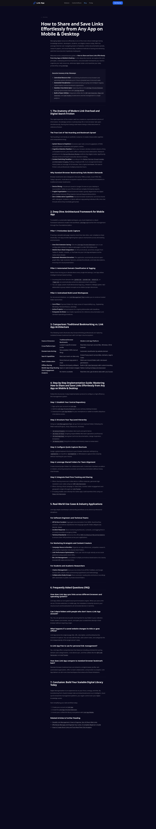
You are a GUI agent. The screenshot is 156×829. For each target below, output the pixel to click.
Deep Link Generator (99, 368)
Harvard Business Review (71, 154)
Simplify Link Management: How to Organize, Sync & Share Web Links (74, 722)
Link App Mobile (79, 90)
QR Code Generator (91, 93)
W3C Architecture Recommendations (93, 535)
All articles (45, 17)
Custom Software (76, 3)
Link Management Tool (76, 297)
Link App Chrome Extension (94, 88)
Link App (65, 66)
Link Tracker (67, 95)
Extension (66, 3)
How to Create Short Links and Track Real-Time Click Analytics (72, 727)
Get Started (117, 3)
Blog (85, 3)
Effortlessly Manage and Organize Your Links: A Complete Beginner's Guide (76, 725)
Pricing (91, 3)
